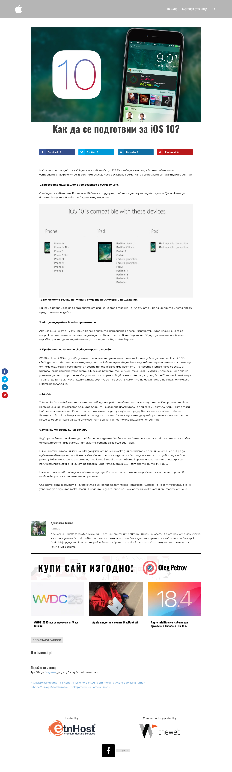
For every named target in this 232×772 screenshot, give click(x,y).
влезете (50, 672)
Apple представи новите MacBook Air (115, 622)
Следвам (123, 750)
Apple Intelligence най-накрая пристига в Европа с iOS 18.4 (169, 624)
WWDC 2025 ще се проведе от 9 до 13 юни (56, 624)
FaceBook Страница (194, 9)
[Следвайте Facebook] (108, 750)
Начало (172, 9)
